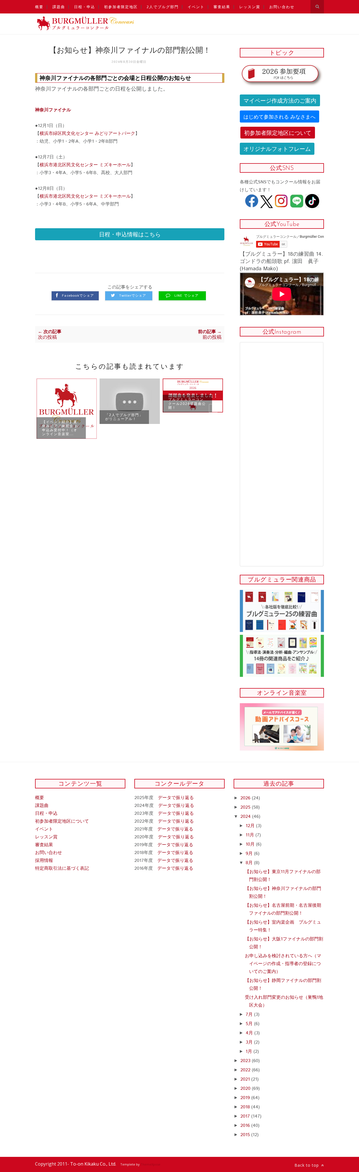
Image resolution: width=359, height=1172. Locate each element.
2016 (245, 1125)
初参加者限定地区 (121, 6)
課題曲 (58, 6)
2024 (246, 816)
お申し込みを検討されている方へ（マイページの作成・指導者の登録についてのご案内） (283, 964)
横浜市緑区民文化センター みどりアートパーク (87, 133)
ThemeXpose (150, 1164)
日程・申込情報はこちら (130, 234)
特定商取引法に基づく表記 (62, 868)
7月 (250, 1014)
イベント (196, 6)
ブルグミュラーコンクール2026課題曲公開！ (187, 403)
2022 (246, 1070)
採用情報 (44, 860)
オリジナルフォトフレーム (277, 148)
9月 (250, 853)
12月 (251, 826)
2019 (245, 1098)
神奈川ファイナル (53, 110)
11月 (251, 835)
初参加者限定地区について (277, 132)
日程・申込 (84, 6)
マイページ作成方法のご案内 (279, 100)
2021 (245, 1079)
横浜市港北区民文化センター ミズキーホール (85, 165)
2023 (246, 1061)
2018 (245, 1107)
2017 (245, 1116)
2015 (245, 1135)
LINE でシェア (186, 295)
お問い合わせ (281, 6)
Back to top (307, 1165)
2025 (246, 807)
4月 (250, 1033)
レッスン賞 (249, 6)
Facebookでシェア (78, 295)
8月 (250, 863)
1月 (250, 1051)
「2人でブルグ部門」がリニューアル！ (124, 416)
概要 (39, 6)
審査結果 (221, 6)
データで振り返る (176, 798)
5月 (250, 1024)
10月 (251, 844)
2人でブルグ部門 (163, 6)
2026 (246, 798)
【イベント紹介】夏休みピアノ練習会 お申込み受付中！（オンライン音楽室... (60, 427)
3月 (250, 1042)
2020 (246, 1088)
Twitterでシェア (132, 295)
